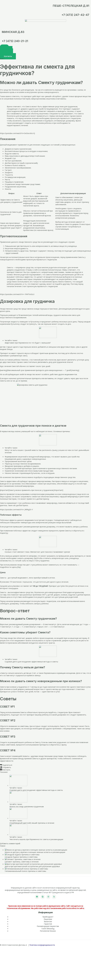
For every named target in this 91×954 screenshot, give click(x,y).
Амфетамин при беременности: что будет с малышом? (28, 343)
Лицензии (48, 919)
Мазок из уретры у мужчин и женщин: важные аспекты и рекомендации (35, 852)
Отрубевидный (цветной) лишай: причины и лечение (31, 823)
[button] (8, 56)
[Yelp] (54, 896)
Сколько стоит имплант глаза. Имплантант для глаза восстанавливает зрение (37, 552)
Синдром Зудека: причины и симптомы (21, 857)
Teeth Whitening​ (47, 928)
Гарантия (48, 924)
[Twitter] (43, 896)
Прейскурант (47, 917)
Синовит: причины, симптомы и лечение (22, 861)
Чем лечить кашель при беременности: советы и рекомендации (36, 839)
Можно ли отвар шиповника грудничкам (26, 806)
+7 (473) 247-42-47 (75, 15)
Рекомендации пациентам (48, 926)
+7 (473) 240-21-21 (15, 41)
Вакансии (48, 921)
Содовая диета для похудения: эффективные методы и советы (31, 661)
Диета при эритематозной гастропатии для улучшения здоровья (32, 866)
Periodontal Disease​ (48, 931)
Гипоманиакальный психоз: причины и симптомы (25, 871)
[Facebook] (37, 896)
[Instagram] (48, 896)
